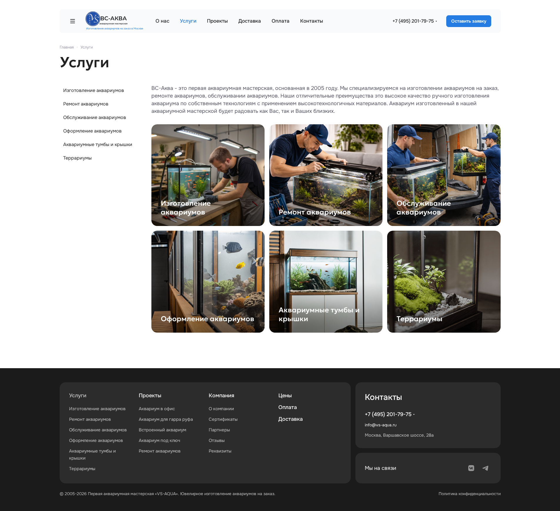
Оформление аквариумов (92, 131)
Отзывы (217, 440)
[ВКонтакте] (471, 468)
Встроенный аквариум (162, 430)
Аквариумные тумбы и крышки (97, 144)
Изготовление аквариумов (93, 90)
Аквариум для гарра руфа (166, 419)
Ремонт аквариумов (85, 104)
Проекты (150, 395)
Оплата (287, 407)
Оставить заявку (468, 21)
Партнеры (219, 430)
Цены (285, 395)
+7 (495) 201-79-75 (413, 21)
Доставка (290, 419)
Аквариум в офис (157, 409)
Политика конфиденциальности (470, 493)
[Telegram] (485, 468)
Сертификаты (223, 419)
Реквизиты (220, 451)
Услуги (77, 395)
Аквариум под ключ (159, 440)
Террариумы (77, 158)
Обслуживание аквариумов (94, 117)
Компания (221, 395)
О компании (221, 409)
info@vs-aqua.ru (381, 425)
